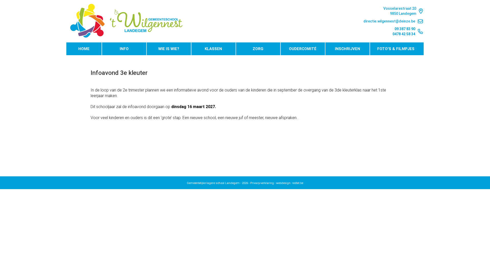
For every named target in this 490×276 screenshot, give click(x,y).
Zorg (258, 49)
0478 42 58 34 (404, 34)
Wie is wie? (168, 49)
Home (84, 49)
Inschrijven (347, 49)
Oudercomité (302, 49)
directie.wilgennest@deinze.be (389, 21)
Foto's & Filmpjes (395, 49)
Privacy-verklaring (262, 183)
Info (124, 49)
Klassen (213, 49)
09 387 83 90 (405, 29)
